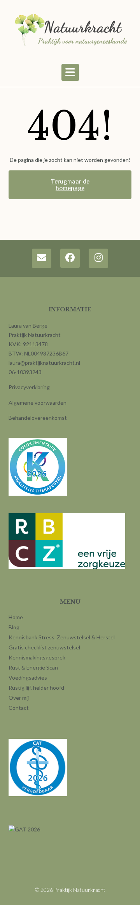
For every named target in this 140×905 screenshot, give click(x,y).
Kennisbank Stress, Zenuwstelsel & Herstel (62, 637)
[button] (70, 72)
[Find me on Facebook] (70, 258)
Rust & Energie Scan (33, 667)
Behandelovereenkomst (38, 417)
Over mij (19, 697)
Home (16, 617)
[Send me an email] (41, 258)
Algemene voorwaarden (37, 402)
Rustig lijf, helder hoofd (36, 687)
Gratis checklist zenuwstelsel (44, 647)
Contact (19, 707)
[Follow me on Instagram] (98, 258)
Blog (14, 627)
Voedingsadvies (28, 677)
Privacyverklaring (29, 387)
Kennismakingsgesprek (37, 657)
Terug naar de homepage (70, 185)
